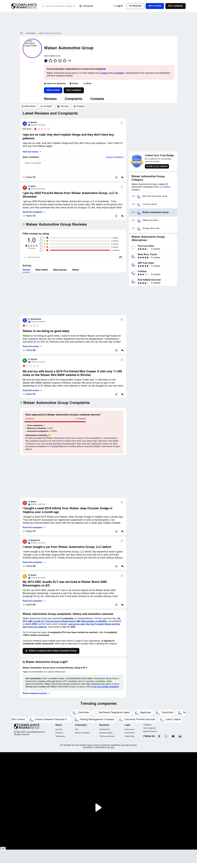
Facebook (159, 736)
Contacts (97, 99)
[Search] (58, 6)
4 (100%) (42, 431)
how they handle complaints (106, 687)
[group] (29, 106)
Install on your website (157, 166)
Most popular (60, 270)
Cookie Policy (129, 736)
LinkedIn (180, 736)
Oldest (75, 270)
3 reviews (103, 73)
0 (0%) (40, 428)
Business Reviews (150, 731)
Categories (88, 6)
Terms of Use (129, 729)
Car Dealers (164, 187)
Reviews (50, 99)
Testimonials (60, 736)
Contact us (59, 733)
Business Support (106, 733)
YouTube (173, 736)
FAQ (76, 729)
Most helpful (42, 270)
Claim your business (107, 736)
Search (43, 6)
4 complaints (118, 73)
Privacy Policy (129, 733)
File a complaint (73, 90)
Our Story (58, 729)
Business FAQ (105, 729)
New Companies (149, 728)
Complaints (73, 99)
